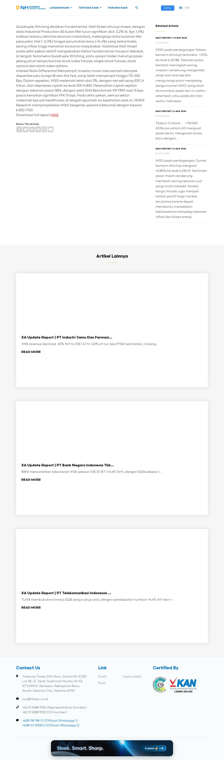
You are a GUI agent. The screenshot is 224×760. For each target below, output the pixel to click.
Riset (102, 683)
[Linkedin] (32, 129)
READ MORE (31, 352)
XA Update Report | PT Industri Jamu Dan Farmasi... (66, 337)
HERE (54, 115)
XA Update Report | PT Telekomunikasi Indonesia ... (66, 593)
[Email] (38, 129)
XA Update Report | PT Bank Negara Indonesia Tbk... (67, 465)
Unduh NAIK (131, 677)
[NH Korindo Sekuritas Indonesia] (31, 8)
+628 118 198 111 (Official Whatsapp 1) (50, 721)
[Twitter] (25, 129)
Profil (102, 677)
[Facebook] (19, 129)
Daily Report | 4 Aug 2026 (171, 111)
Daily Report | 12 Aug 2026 (171, 38)
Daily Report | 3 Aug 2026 (171, 149)
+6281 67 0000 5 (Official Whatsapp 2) (50, 725)
